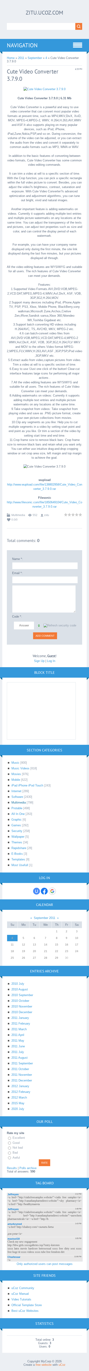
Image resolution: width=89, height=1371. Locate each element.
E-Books (17, 853)
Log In (51, 661)
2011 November (21, 1074)
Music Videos (20, 768)
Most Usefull (19, 865)
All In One (18, 814)
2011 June (18, 1046)
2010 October (20, 1000)
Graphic (16, 819)
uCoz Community (22, 1288)
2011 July (17, 1052)
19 (23, 951)
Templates (18, 859)
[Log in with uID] (36, 891)
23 (66, 951)
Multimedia (18, 515)
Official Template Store (26, 1305)
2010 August (19, 989)
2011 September (22, 1063)
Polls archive (28, 1168)
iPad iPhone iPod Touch (27, 785)
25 (12, 957)
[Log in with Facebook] (44, 891)
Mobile (15, 779)
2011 (21, 58)
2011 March (19, 1029)
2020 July (17, 1109)
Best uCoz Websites (25, 1310)
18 (12, 951)
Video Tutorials (21, 1299)
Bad (15, 1152)
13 (34, 944)
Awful (16, 1157)
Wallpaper (17, 836)
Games (16, 825)
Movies (16, 774)
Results (12, 1168)
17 (76, 944)
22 (56, 951)
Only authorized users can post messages (45, 1264)
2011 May (17, 1040)
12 (23, 944)
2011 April (17, 1035)
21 (45, 951)
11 (12, 944)
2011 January (20, 1018)
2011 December (21, 1080)
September (35, 58)
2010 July (17, 983)
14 (45, 944)
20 (34, 951)
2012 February (20, 1092)
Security (16, 831)
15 (56, 944)
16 (66, 944)
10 (76, 938)
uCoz (62, 1364)
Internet (16, 791)
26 (23, 957)
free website (44, 1364)
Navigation (22, 45)
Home (11, 58)
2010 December (21, 1012)
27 (34, 957)
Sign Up (39, 661)
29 (56, 957)
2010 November (21, 1006)
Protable (16, 808)
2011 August (19, 1057)
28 (45, 957)
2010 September (22, 995)
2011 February (20, 1023)
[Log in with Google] (52, 891)
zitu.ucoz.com (44, 12)
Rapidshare (18, 848)
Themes (16, 842)
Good (16, 1143)
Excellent (19, 1138)
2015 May (17, 1103)
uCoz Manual (20, 1293)
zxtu (46, 515)
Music (15, 762)
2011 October (20, 1069)
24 (76, 951)
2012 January (20, 1086)
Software (17, 797)
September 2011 (44, 918)
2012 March (19, 1097)
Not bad (18, 1148)
